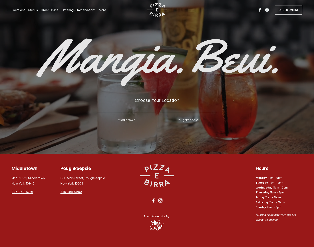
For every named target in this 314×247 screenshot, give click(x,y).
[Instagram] (267, 10)
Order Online (49, 10)
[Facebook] (260, 10)
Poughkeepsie (187, 120)
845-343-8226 (22, 192)
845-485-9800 (71, 192)
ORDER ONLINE (289, 10)
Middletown (126, 120)
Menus (33, 10)
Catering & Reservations (79, 10)
